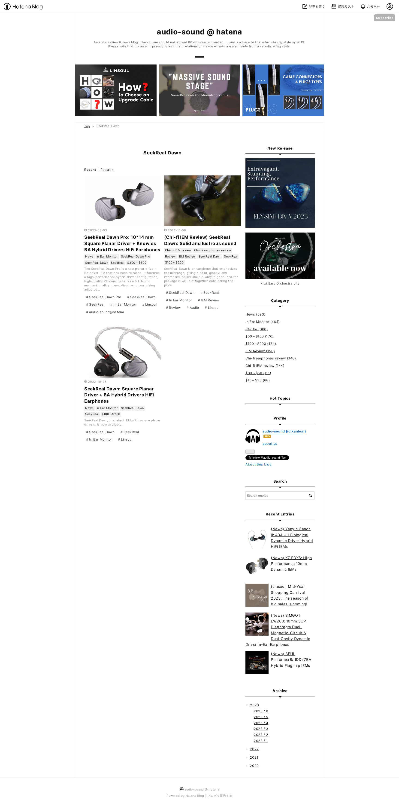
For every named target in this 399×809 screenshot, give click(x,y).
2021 (254, 757)
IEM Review (187, 256)
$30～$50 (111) (258, 373)
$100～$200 (174, 262)
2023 (254, 705)
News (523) (255, 314)
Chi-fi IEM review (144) (264, 366)
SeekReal (117, 262)
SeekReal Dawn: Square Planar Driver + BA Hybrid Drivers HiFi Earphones (119, 395)
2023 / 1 (261, 741)
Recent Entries (280, 514)
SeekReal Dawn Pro (135, 256)
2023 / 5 (261, 717)
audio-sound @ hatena (199, 31)
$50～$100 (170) (259, 336)
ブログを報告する (220, 795)
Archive (279, 690)
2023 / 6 (261, 711)
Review (170, 256)
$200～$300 (136, 262)
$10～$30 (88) (257, 380)
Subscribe (384, 18)
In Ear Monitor (107, 256)
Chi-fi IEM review (178, 250)
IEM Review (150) (260, 351)
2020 (254, 766)
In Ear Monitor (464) (262, 322)
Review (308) (256, 329)
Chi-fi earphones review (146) (270, 358)
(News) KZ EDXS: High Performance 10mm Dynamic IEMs (291, 564)
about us (270, 443)
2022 (254, 749)
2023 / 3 (261, 729)
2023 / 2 (261, 735)
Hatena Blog (195, 795)
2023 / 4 (261, 723)
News (89, 256)
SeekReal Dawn (96, 262)
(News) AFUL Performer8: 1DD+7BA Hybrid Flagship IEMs (291, 660)
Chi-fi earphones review (212, 250)
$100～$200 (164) (260, 344)
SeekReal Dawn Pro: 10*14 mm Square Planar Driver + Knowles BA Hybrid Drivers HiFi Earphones (122, 243)
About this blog (258, 464)
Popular (106, 170)
